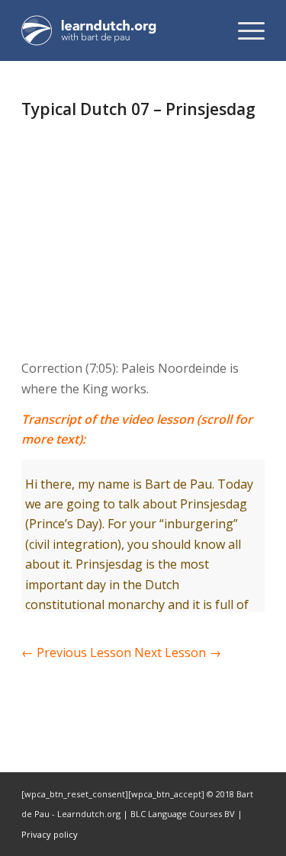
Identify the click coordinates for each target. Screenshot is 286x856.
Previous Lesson (76, 652)
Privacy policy (49, 834)
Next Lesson (177, 652)
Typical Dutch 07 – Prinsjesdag (138, 109)
